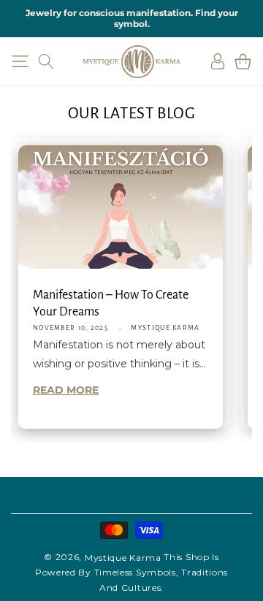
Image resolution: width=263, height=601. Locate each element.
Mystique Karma (123, 557)
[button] (20, 61)
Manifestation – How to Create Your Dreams (110, 303)
